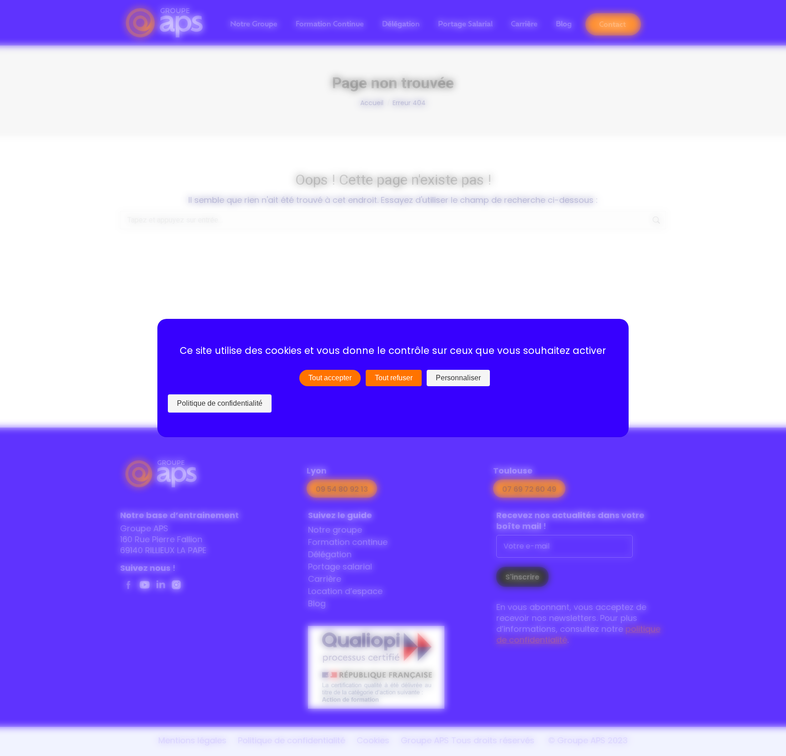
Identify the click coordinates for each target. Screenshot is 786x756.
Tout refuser (394, 378)
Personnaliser (458, 378)
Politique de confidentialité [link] (219, 403)
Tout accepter (330, 378)
